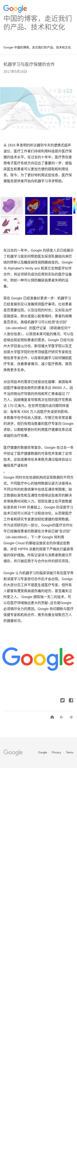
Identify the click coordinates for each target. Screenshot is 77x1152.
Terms (70, 752)
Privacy (57, 752)
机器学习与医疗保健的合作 (29, 64)
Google (43, 752)
